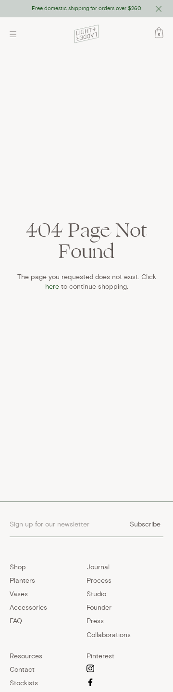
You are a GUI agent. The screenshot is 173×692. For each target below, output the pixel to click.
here (52, 286)
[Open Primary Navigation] (16, 34)
